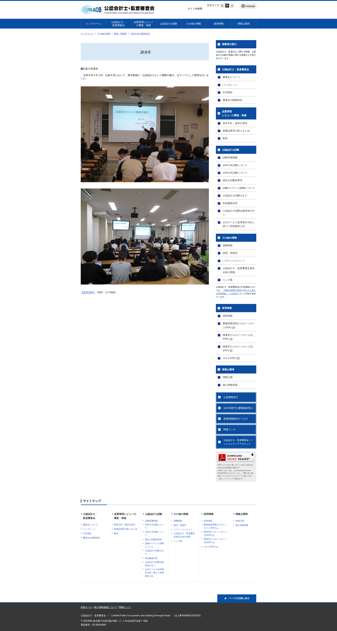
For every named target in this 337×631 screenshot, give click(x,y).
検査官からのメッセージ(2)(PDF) (238, 348)
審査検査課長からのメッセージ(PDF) (239, 325)
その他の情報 (193, 23)
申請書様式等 (230, 203)
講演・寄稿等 (120, 33)
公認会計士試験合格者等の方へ (239, 212)
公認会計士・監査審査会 (118, 24)
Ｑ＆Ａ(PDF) (230, 358)
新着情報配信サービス (235, 418)
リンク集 (228, 279)
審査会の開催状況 (232, 100)
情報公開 (228, 377)
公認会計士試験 (168, 23)
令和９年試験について (235, 165)
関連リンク (229, 429)
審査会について (231, 77)
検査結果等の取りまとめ (236, 130)
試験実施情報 (230, 157)
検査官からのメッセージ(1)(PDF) (238, 337)
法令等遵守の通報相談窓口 (238, 408)
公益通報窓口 (230, 397)
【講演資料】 (88, 292)
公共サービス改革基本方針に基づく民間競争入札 (239, 224)
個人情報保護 (230, 384)
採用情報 (219, 23)
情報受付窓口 (229, 44)
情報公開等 (244, 23)
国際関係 (228, 245)
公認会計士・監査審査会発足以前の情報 (239, 270)
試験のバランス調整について (239, 188)
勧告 (225, 138)
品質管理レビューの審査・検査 (143, 24)
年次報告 (228, 92)
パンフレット (230, 84)
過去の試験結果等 (232, 180)
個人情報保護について (105, 607)
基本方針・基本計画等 (235, 123)
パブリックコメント (234, 260)
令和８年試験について (235, 172)
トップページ (93, 23)
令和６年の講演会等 (140, 33)
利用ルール (86, 607)
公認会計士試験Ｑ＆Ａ (235, 195)
